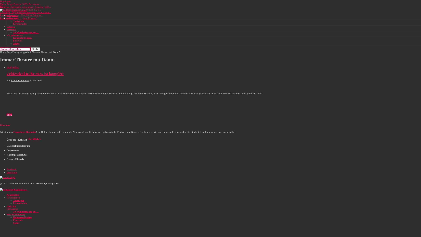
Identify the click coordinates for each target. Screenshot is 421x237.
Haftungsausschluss (17, 154)
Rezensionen (12, 18)
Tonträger (18, 21)
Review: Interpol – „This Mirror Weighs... (21, 15)
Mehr (9, 115)
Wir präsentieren (15, 35)
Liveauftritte (20, 24)
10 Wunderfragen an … (26, 32)
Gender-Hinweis (15, 159)
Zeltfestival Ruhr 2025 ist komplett (35, 74)
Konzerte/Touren (22, 38)
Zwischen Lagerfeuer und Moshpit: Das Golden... (25, 12)
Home (3, 52)
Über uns (11, 139)
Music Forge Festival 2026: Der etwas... (20, 4)
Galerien (11, 27)
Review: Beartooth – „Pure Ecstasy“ (18, 18)
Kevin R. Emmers (20, 80)
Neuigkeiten (12, 15)
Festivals (18, 40)
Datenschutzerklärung (18, 146)
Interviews (11, 29)
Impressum (13, 150)
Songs (16, 43)
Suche (35, 49)
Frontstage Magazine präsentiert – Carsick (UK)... (25, 7)
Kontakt (22, 139)
